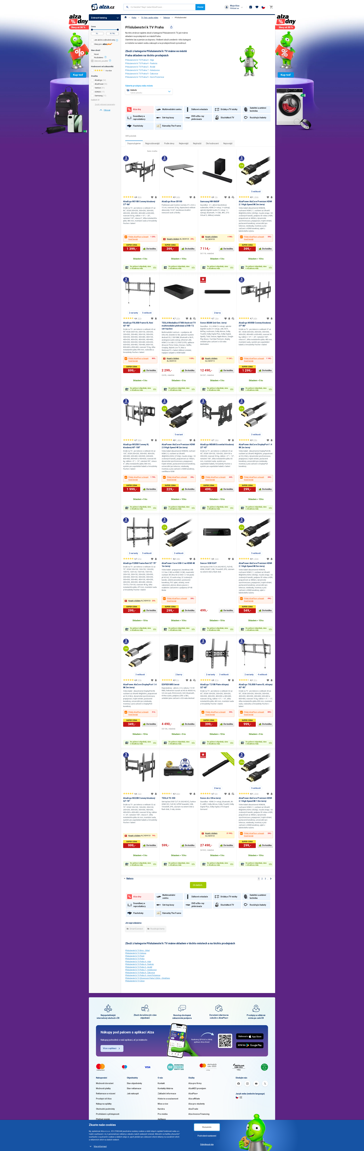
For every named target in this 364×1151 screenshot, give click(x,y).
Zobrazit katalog (99, 18)
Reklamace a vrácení (105, 1093)
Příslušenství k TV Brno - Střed (137, 950)
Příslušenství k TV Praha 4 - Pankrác (141, 63)
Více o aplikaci (109, 1048)
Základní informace (167, 1093)
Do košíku (151, 249)
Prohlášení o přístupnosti (107, 1114)
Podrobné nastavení (206, 1136)
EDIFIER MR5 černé (170, 684)
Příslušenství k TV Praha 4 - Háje (139, 60)
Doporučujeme (134, 143)
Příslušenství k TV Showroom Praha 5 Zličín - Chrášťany (147, 978)
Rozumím (206, 1127)
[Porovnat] (232, 197)
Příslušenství (180, 17)
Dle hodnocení (212, 143)
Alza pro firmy (194, 1083)
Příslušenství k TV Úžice (134, 981)
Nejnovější (227, 143)
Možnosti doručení (104, 1083)
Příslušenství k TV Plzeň (134, 956)
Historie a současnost (168, 1099)
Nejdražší (197, 143)
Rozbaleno (98, 58)
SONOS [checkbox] (98, 92)
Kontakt (161, 1083)
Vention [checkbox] (98, 88)
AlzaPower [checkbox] (99, 84)
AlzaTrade (193, 1109)
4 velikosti (262, 674)
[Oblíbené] (257, 7)
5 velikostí (256, 191)
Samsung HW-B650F (209, 201)
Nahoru (129, 878)
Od (92, 30)
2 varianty (133, 313)
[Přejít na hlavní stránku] (103, 7)
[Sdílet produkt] (171, 27)
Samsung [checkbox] (99, 96)
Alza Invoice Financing (198, 1114)
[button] (179, 239)
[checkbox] (105, 40)
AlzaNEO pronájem (197, 1088)
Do (118, 30)
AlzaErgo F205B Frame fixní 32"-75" (139, 563)
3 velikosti (256, 434)
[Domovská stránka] (126, 17)
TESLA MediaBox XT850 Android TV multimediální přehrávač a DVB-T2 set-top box (179, 326)
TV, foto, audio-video (149, 17)
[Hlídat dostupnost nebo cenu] (155, 197)
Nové (96, 54)
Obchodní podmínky (105, 1109)
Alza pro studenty (196, 1104)
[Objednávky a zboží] (250, 7)
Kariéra (161, 1109)
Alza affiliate (194, 1099)
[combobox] (160, 7)
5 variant (179, 434)
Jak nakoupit (133, 1093)
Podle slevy (169, 143)
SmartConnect (136, 929)
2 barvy (217, 313)
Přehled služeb (103, 1119)
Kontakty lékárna (165, 1088)
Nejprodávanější (152, 143)
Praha (134, 17)
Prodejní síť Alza (103, 1099)
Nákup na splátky (103, 1104)
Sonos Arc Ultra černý (210, 798)
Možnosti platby (103, 1088)
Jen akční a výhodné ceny (104, 40)
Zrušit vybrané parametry (105, 104)
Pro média (162, 1114)
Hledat (200, 7)
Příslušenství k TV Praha (134, 959)
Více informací (100, 1146)
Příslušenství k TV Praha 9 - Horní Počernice (144, 77)
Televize (166, 17)
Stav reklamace (134, 1088)
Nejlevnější (183, 143)
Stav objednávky (134, 1083)
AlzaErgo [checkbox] (98, 80)
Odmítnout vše (207, 1144)
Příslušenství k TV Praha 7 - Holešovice (142, 70)
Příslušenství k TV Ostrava (135, 953)
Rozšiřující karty (157, 929)
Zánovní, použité (101, 61)
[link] (105, 110)
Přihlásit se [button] (234, 8)
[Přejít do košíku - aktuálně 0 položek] (271, 7)
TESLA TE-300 (168, 798)
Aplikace (162, 1119)
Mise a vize (163, 1104)
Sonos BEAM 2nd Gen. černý (213, 323)
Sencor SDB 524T (208, 563)
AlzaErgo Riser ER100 (172, 201)
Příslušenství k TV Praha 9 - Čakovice (141, 74)
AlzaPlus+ (193, 1093)
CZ (241, 1097)
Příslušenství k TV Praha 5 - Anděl (140, 67)
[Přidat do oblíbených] (152, 197)
